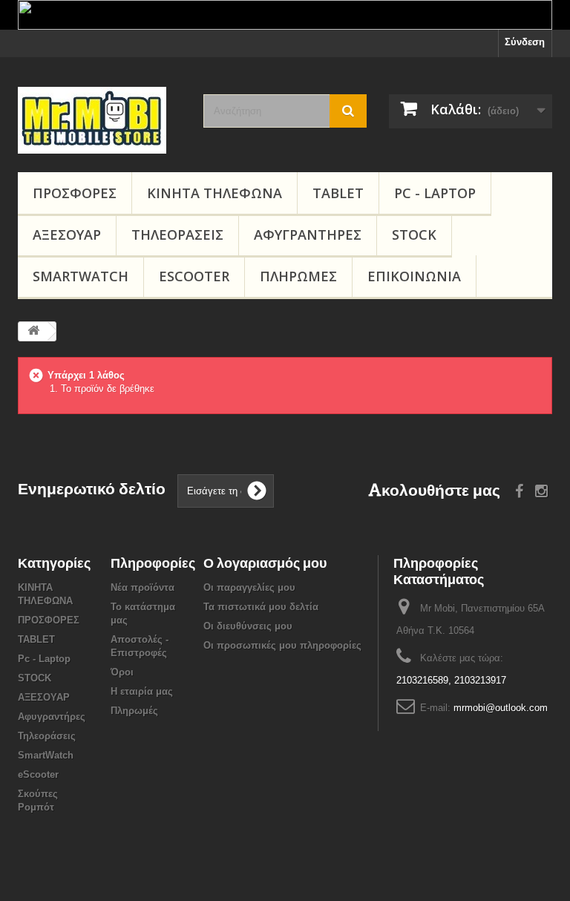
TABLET (338, 193)
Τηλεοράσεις (177, 234)
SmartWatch (80, 276)
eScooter (194, 276)
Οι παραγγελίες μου (249, 587)
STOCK (414, 234)
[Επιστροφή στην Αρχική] (33, 331)
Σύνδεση (525, 41)
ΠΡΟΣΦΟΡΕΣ (75, 193)
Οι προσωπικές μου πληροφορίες (282, 645)
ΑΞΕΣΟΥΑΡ (67, 234)
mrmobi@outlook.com (500, 707)
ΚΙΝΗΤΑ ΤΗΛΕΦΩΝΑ (214, 193)
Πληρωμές (298, 276)
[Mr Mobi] (99, 120)
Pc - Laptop (435, 193)
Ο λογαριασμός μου (265, 563)
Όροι (122, 672)
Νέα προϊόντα (142, 587)
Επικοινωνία (414, 276)
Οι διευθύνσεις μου (247, 626)
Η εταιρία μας (142, 691)
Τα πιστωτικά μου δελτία (260, 606)
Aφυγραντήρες (307, 234)
